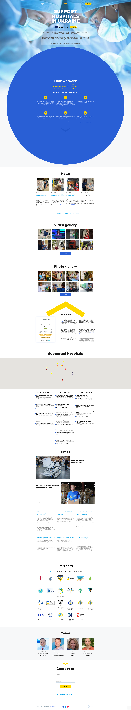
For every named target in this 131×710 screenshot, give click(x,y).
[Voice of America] (40, 615)
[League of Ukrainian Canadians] (60, 603)
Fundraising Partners (58, 571)
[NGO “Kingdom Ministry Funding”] (70, 615)
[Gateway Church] (80, 615)
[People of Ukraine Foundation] (50, 590)
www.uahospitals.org (53, 706)
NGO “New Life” (90, 582)
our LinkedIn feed (46, 204)
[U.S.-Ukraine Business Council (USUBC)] (70, 590)
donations (61, 86)
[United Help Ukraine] (50, 603)
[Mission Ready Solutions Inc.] (50, 578)
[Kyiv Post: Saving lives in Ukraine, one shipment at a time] (78, 492)
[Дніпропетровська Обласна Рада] (80, 603)
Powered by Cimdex (44, 340)
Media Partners (68, 571)
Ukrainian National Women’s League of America (60, 584)
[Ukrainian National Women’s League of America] (60, 578)
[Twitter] (65, 707)
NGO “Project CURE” (40, 582)
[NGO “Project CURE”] (40, 578)
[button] (72, 373)
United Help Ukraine (50, 607)
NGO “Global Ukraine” (60, 619)
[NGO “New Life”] (90, 578)
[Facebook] (63, 707)
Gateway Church (80, 619)
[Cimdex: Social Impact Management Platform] (40, 590)
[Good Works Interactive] (80, 590)
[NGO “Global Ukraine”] (60, 615)
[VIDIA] (50, 615)
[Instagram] (68, 707)
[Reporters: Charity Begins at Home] (53, 467)
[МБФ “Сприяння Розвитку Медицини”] (60, 591)
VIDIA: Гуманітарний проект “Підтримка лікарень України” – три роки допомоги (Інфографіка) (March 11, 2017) (45, 513)
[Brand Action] (80, 578)
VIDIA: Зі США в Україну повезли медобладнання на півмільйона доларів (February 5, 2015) (83, 539)
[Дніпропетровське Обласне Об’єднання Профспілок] (70, 603)
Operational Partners (78, 571)
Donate (88, 3)
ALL (50, 571)
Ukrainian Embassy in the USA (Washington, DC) (40, 608)
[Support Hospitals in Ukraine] (65, 3)
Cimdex (62, 321)
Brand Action (80, 582)
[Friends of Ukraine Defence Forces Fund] (90, 590)
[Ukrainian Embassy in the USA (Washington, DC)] (40, 603)
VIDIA (50, 619)
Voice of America (40, 619)
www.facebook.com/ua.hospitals (65, 214)
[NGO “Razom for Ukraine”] (70, 578)
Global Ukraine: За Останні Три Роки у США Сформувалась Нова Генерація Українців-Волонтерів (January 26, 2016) (84, 513)
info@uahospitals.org (65, 694)
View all (65, 253)
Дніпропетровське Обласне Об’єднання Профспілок (70, 608)
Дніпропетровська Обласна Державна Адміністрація (90, 608)
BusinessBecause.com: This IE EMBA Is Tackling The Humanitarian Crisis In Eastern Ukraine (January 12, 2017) (65, 513)
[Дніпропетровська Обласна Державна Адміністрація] (90, 603)
